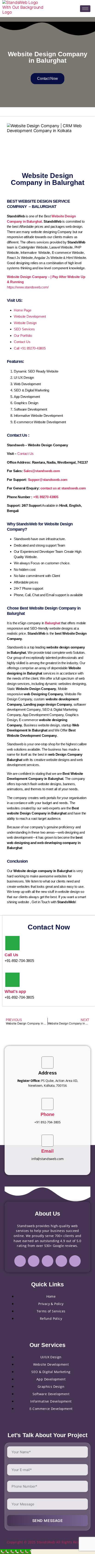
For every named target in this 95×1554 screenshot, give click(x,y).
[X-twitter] (61, 1261)
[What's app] (12, 980)
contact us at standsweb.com (63, 488)
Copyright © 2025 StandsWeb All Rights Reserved (47, 1542)
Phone (48, 1114)
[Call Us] (12, 943)
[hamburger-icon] (85, 8)
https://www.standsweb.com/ (28, 287)
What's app (15, 991)
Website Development (30, 316)
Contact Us (22, 342)
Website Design (25, 323)
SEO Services (24, 329)
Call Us (11, 955)
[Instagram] (33, 1261)
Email (47, 1151)
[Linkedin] (47, 1261)
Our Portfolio (23, 335)
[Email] (47, 1141)
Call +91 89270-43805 (30, 348)
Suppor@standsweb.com (48, 480)
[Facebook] (20, 1261)
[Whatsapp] (75, 1261)
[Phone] (47, 1104)
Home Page (22, 310)
